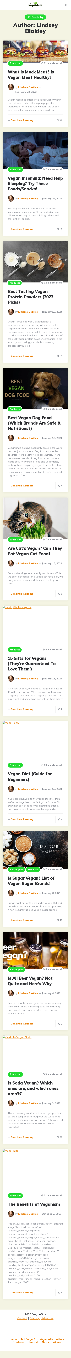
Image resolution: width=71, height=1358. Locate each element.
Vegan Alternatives (52, 1339)
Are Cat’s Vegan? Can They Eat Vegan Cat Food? (35, 551)
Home (13, 1339)
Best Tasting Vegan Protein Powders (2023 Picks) (30, 297)
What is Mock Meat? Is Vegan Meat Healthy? (31, 74)
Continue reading (22, 120)
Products (14, 282)
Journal (33, 1342)
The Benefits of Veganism (34, 1204)
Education (15, 63)
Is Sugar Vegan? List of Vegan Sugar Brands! (31, 881)
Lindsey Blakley (28, 87)
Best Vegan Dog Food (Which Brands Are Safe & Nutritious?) (34, 423)
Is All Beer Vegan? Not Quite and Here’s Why (30, 981)
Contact (22, 1318)
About (57, 1342)
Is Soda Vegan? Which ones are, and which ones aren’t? (33, 1088)
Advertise (47, 1318)
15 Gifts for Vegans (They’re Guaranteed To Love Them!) (32, 663)
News (45, 1342)
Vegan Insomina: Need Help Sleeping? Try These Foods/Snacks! (35, 183)
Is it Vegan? (16, 869)
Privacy (35, 1318)
